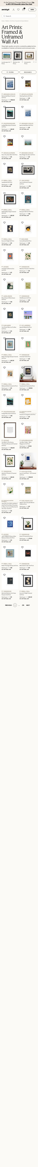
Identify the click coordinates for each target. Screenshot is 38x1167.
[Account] (13, 9)
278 (23, 605)
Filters (11, 72)
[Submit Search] (4, 16)
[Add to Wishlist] (5, 77)
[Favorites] (18, 9)
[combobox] (19, 16)
